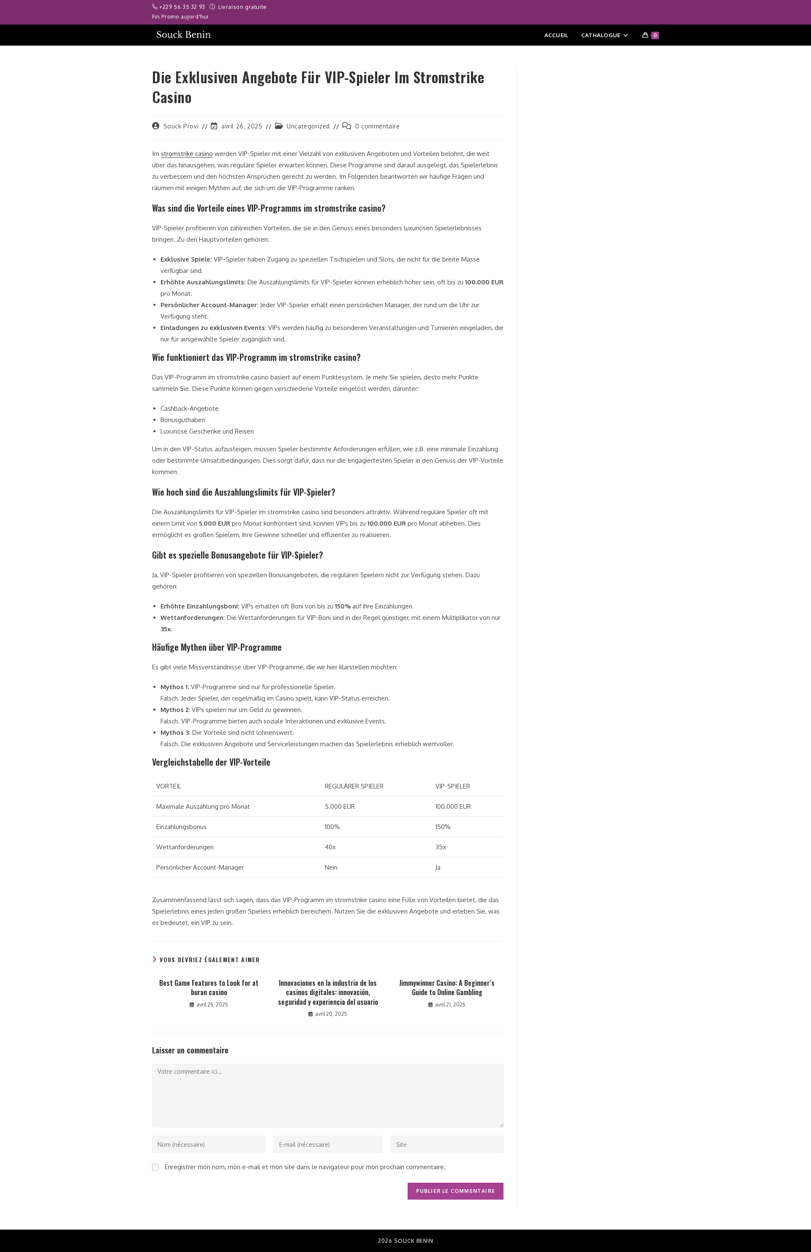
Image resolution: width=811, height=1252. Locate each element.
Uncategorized (308, 126)
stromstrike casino (187, 154)
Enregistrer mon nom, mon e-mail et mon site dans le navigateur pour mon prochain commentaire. (305, 1167)
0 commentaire (377, 126)
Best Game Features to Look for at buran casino (209, 987)
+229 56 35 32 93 (183, 6)
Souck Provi (181, 126)
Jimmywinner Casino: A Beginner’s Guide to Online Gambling (447, 987)
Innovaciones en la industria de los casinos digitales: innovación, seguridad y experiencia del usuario (328, 992)
